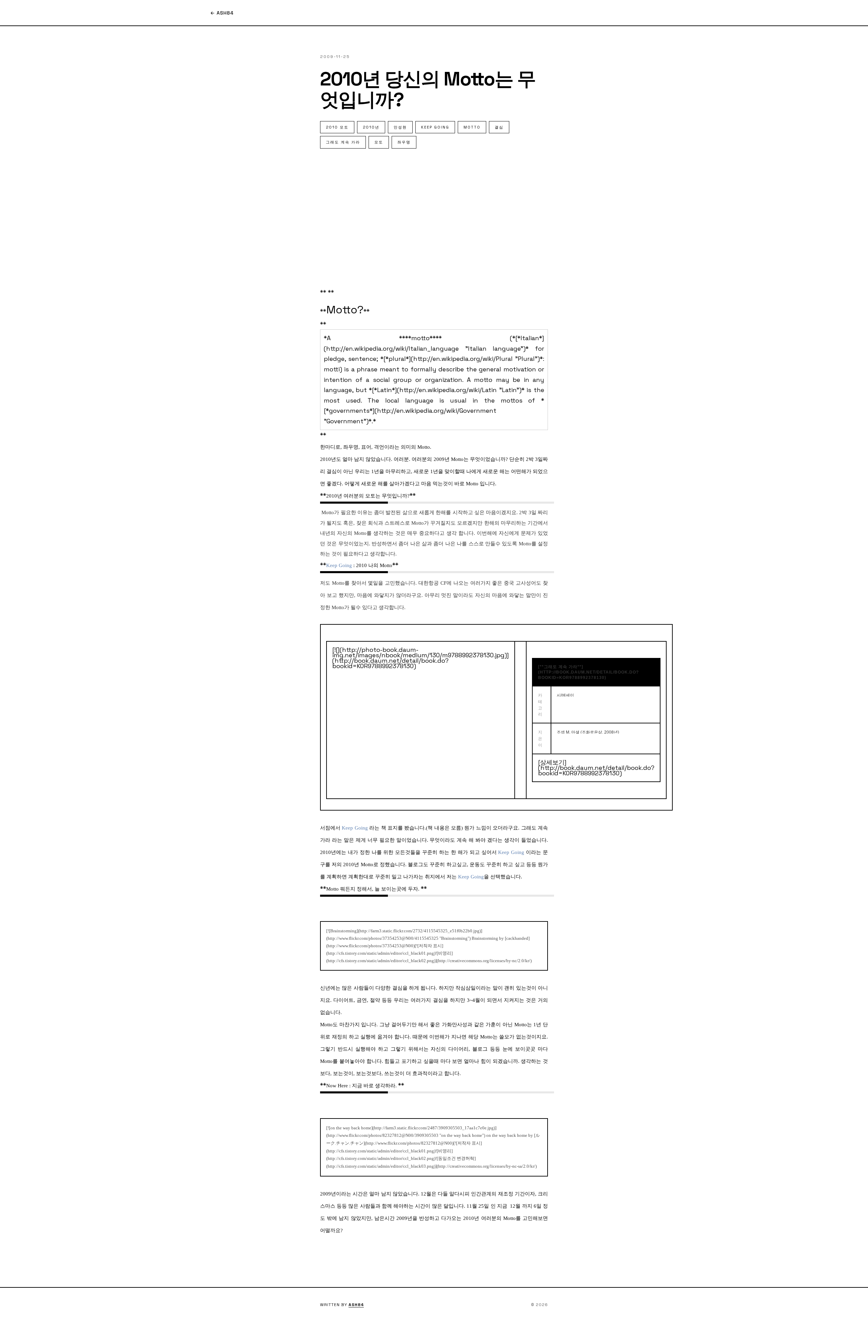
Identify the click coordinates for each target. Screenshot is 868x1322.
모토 (378, 142)
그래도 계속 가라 (343, 142)
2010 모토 (337, 127)
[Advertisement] (434, 216)
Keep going (435, 127)
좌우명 (404, 142)
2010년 (371, 127)
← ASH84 (222, 13)
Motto (471, 127)
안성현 (400, 127)
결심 (499, 127)
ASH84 (356, 1304)
